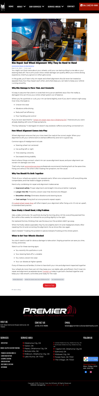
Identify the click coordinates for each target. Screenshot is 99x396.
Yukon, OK (29, 346)
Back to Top (49, 285)
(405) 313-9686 (41, 326)
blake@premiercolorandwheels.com (81, 326)
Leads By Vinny (51, 385)
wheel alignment (18, 279)
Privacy (60, 385)
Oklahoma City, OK (33, 343)
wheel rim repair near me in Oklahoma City (37, 279)
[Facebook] (85, 372)
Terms (66, 385)
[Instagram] (90, 372)
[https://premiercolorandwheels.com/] (3, 6)
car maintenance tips (58, 279)
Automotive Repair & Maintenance (23, 66)
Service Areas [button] (54, 7)
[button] (24, 7)
